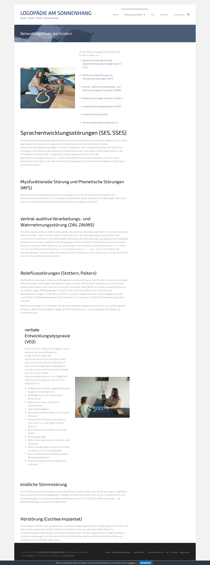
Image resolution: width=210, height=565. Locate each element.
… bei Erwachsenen (155, 552)
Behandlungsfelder (134, 14)
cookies (131, 563)
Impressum (179, 14)
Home (115, 14)
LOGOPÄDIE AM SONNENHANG (55, 13)
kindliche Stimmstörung (94, 114)
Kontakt (164, 14)
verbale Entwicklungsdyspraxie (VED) (101, 106)
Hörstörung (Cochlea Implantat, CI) (100, 122)
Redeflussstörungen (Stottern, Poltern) (102, 98)
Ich (152, 14)
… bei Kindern (138, 552)
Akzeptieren (146, 563)
